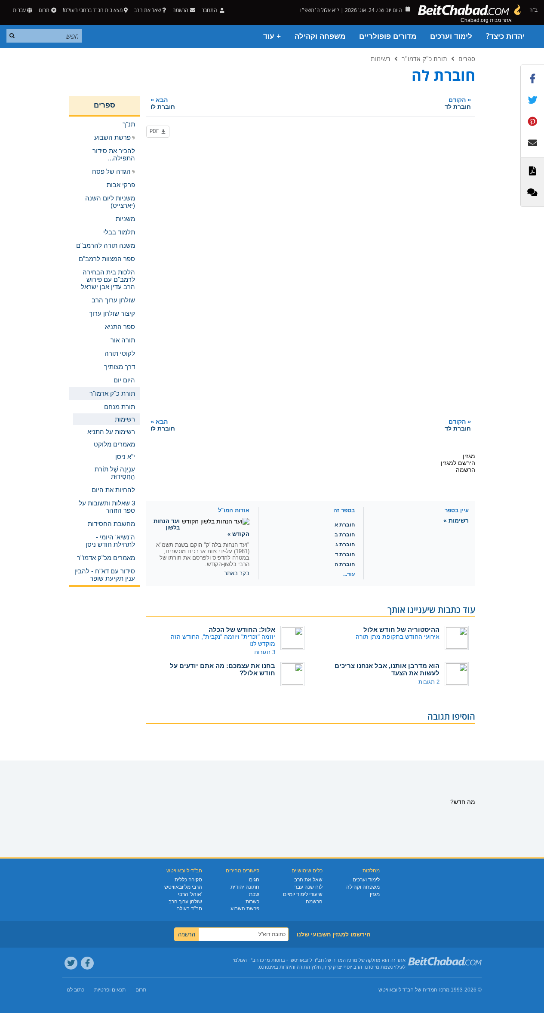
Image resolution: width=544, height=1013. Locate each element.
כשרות (252, 902)
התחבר (210, 10)
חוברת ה (345, 564)
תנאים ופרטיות (110, 990)
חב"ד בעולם (189, 908)
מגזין (375, 894)
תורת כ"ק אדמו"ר (424, 58)
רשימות (380, 58)
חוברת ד (345, 554)
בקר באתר (236, 573)
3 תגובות (264, 652)
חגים (254, 880)
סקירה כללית (188, 880)
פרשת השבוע (245, 908)
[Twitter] (71, 963)
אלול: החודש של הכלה (242, 629)
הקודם (458, 103)
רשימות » (456, 520)
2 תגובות (429, 682)
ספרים (466, 58)
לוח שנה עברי (308, 887)
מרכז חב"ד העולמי (251, 960)
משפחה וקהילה (320, 36)
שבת (254, 894)
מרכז (444, 990)
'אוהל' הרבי (190, 894)
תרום (44, 10)
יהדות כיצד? (505, 36)
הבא (163, 103)
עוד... (349, 574)
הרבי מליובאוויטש (183, 887)
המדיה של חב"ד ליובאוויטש (407, 990)
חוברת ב (345, 535)
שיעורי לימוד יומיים (303, 894)
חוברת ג (345, 545)
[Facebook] (87, 963)
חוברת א (345, 525)
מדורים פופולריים (387, 36)
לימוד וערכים (451, 36)
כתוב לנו (75, 990)
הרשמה (314, 902)
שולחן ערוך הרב (185, 902)
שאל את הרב (147, 10)
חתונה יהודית (245, 887)
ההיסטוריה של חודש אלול (401, 629)
